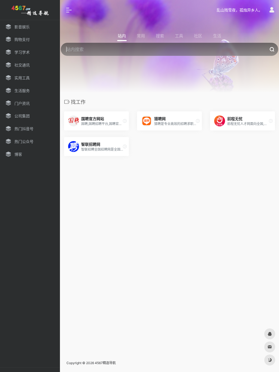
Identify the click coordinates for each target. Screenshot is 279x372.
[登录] (272, 10)
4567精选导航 (105, 363)
